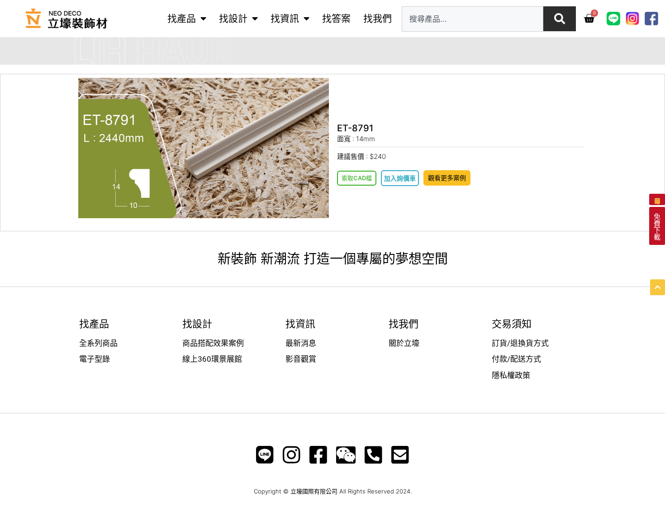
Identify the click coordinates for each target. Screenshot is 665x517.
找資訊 (285, 18)
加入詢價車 (400, 178)
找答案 (336, 18)
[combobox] (472, 19)
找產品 (181, 18)
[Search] (559, 18)
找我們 (377, 18)
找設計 (233, 18)
